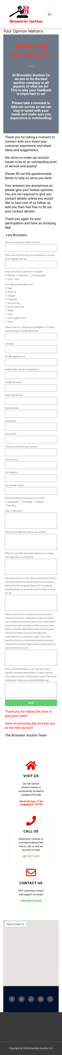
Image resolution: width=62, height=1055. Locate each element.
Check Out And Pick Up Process (21, 446)
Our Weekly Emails (14, 485)
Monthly (23, 275)
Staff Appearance (14, 395)
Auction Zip (13, 303)
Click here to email (31, 900)
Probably (27, 502)
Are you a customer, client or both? (22, 242)
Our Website (11, 472)
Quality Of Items (13, 382)
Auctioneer (10, 421)
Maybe (40, 502)
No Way (12, 505)
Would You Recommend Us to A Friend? (25, 498)
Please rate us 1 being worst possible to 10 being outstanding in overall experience (30, 329)
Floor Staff (10, 433)
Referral (12, 292)
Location (9, 343)
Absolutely (13, 502)
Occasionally (38, 275)
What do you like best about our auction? (26, 532)
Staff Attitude (12, 408)
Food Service (11, 459)
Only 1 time (13, 279)
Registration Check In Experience (21, 369)
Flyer (10, 314)
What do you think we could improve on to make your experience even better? (29, 555)
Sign (10, 288)
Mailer (11, 310)
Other (11, 321)
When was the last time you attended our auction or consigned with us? (30, 257)
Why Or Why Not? (14, 511)
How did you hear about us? (19, 284)
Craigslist (12, 299)
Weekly (11, 275)
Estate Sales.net (16, 307)
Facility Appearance (15, 356)
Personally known (17, 318)
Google (11, 295)
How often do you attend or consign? (24, 271)
